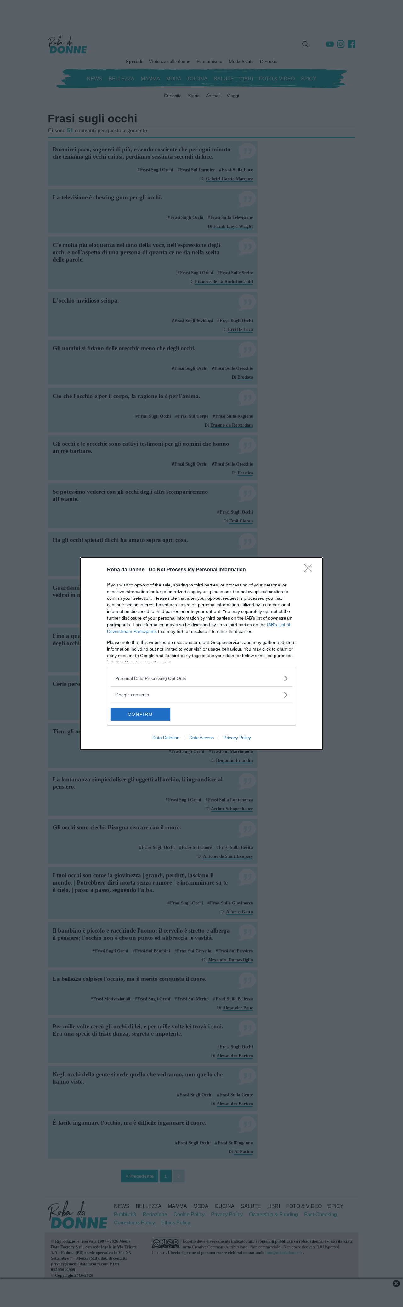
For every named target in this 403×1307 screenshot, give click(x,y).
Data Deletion (165, 737)
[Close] (310, 570)
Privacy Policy (237, 737)
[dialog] (201, 654)
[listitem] (201, 678)
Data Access (201, 737)
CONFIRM (140, 714)
